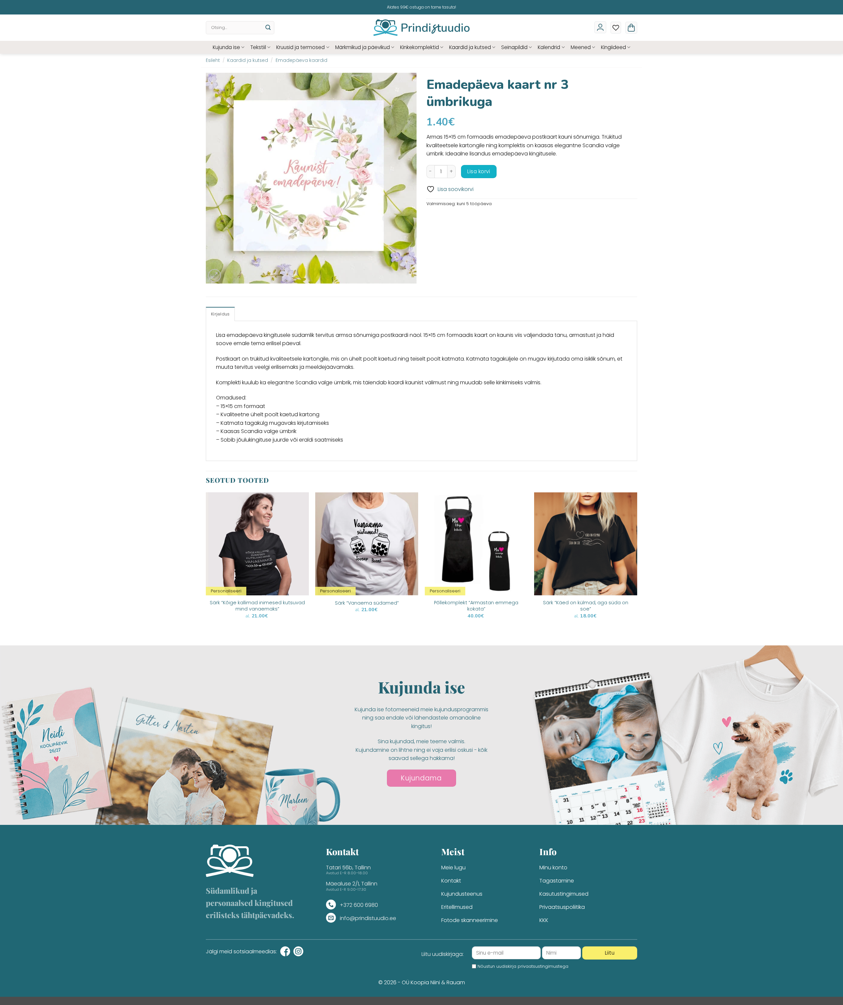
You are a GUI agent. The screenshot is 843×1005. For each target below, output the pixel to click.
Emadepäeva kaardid (301, 60)
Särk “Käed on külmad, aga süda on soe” (585, 606)
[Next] (637, 568)
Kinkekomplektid (419, 47)
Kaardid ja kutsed (470, 47)
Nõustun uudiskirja (522, 966)
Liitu (609, 952)
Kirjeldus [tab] (220, 314)
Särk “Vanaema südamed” (367, 603)
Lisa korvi (478, 171)
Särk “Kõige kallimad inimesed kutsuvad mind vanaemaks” (257, 606)
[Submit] (268, 27)
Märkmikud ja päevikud (362, 47)
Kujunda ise (226, 47)
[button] (631, 28)
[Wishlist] (616, 28)
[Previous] (206, 568)
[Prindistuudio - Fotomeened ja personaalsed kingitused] (421, 27)
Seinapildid (514, 47)
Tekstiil (258, 47)
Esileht (213, 60)
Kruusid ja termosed (300, 47)
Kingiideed (613, 47)
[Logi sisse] (600, 27)
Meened (581, 47)
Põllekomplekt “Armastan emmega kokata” (476, 606)
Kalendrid (549, 47)
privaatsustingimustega (543, 966)
